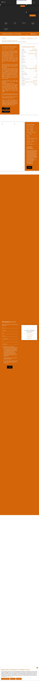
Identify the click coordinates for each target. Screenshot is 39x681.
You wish (3, 340)
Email (3, 333)
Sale (2, 40)
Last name (4, 330)
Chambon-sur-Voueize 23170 (12, 40)
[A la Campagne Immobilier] (24, 2)
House (5, 40)
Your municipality (5, 338)
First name (4, 327)
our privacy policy (10, 676)
